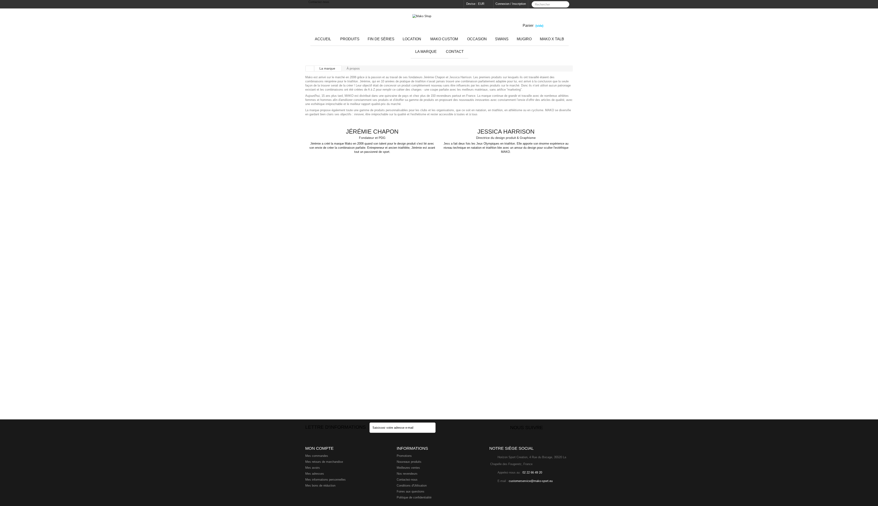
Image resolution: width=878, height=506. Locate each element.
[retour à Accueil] (309, 69)
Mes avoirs (312, 467)
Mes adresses (314, 473)
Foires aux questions (410, 491)
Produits (349, 39)
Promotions (404, 456)
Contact (455, 52)
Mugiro (524, 39)
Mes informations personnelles (325, 479)
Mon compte (319, 448)
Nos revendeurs (407, 473)
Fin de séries (381, 39)
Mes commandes (316, 456)
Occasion (477, 39)
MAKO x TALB (552, 39)
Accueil (323, 39)
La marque (426, 52)
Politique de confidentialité (414, 497)
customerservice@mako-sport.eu (531, 481)
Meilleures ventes (408, 467)
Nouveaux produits (409, 461)
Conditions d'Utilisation (412, 485)
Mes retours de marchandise (324, 461)
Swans (502, 39)
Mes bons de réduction (320, 485)
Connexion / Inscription (510, 3)
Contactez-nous (318, 2)
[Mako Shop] (439, 23)
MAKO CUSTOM (444, 39)
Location (412, 39)
